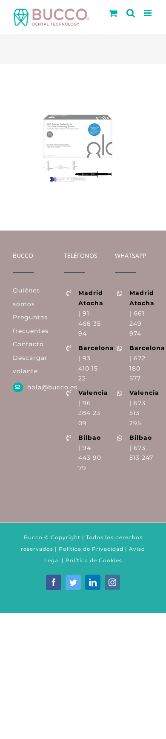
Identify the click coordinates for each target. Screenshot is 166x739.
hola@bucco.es (39, 387)
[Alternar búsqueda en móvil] (130, 13)
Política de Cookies (94, 560)
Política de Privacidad (90, 549)
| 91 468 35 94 (90, 313)
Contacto (28, 344)
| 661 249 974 (141, 313)
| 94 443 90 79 (89, 453)
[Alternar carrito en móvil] (113, 13)
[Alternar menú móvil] (148, 13)
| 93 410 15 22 (90, 363)
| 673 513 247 (141, 448)
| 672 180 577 (141, 363)
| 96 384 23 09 (90, 408)
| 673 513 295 (141, 408)
